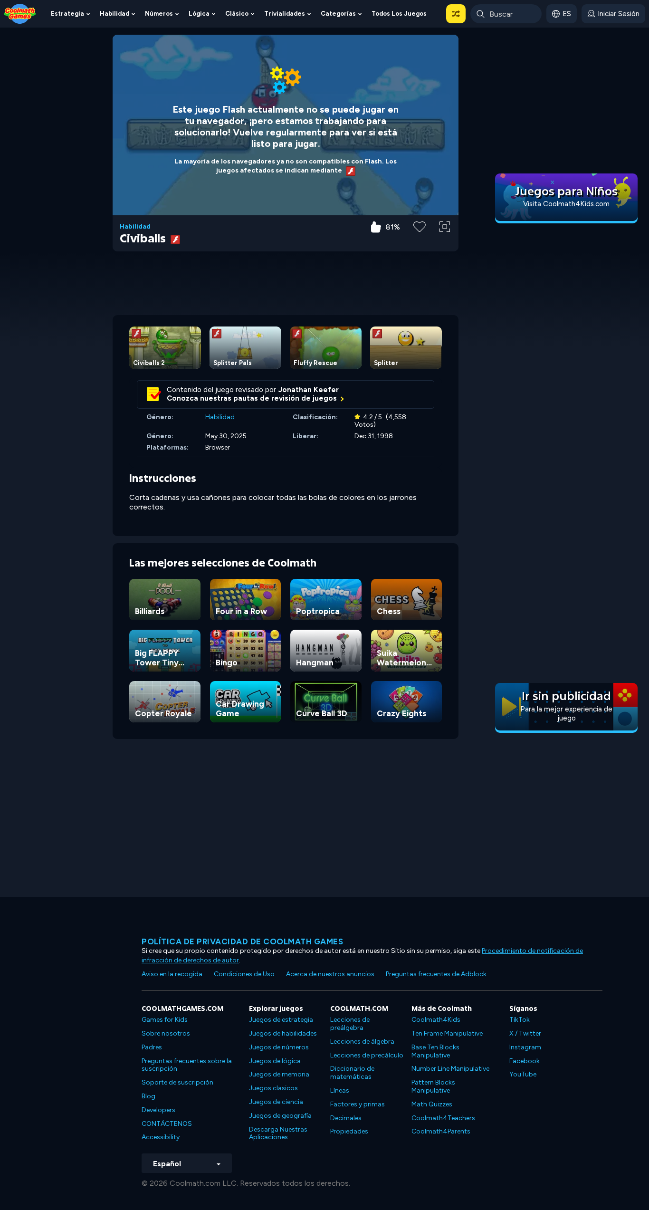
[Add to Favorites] (419, 225)
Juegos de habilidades (283, 1033)
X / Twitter (525, 1033)
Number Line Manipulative (450, 1069)
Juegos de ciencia (276, 1102)
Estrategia (67, 13)
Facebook (524, 1061)
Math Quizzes (431, 1104)
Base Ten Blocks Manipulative (435, 1051)
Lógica (199, 13)
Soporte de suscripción (177, 1082)
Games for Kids (165, 1020)
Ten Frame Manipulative (447, 1033)
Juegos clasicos (273, 1088)
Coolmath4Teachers (443, 1118)
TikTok (519, 1020)
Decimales (346, 1118)
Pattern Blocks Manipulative (433, 1086)
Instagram (525, 1047)
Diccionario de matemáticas (352, 1073)
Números (159, 13)
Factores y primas (357, 1104)
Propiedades (349, 1131)
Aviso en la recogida (172, 974)
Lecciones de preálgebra (350, 1024)
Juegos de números (279, 1047)
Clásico (236, 13)
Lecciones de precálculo (366, 1055)
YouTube (522, 1074)
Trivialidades (284, 13)
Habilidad (114, 13)
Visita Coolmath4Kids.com (566, 204)
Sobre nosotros (166, 1033)
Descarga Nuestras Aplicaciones (278, 1133)
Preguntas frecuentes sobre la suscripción (187, 1065)
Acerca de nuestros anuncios (330, 974)
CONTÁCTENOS (167, 1124)
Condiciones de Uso (244, 974)
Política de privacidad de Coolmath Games (242, 941)
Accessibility (161, 1137)
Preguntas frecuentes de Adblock (436, 974)
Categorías (338, 13)
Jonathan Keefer (308, 389)
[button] (456, 13)
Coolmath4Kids (435, 1020)
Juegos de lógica (275, 1061)
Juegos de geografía (280, 1116)
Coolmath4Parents (440, 1131)
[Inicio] (20, 13)
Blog (148, 1096)
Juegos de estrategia (281, 1020)
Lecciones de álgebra (362, 1041)
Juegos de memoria (279, 1074)
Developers (158, 1110)
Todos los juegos (399, 13)
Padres (152, 1047)
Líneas (339, 1090)
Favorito (419, 241)
